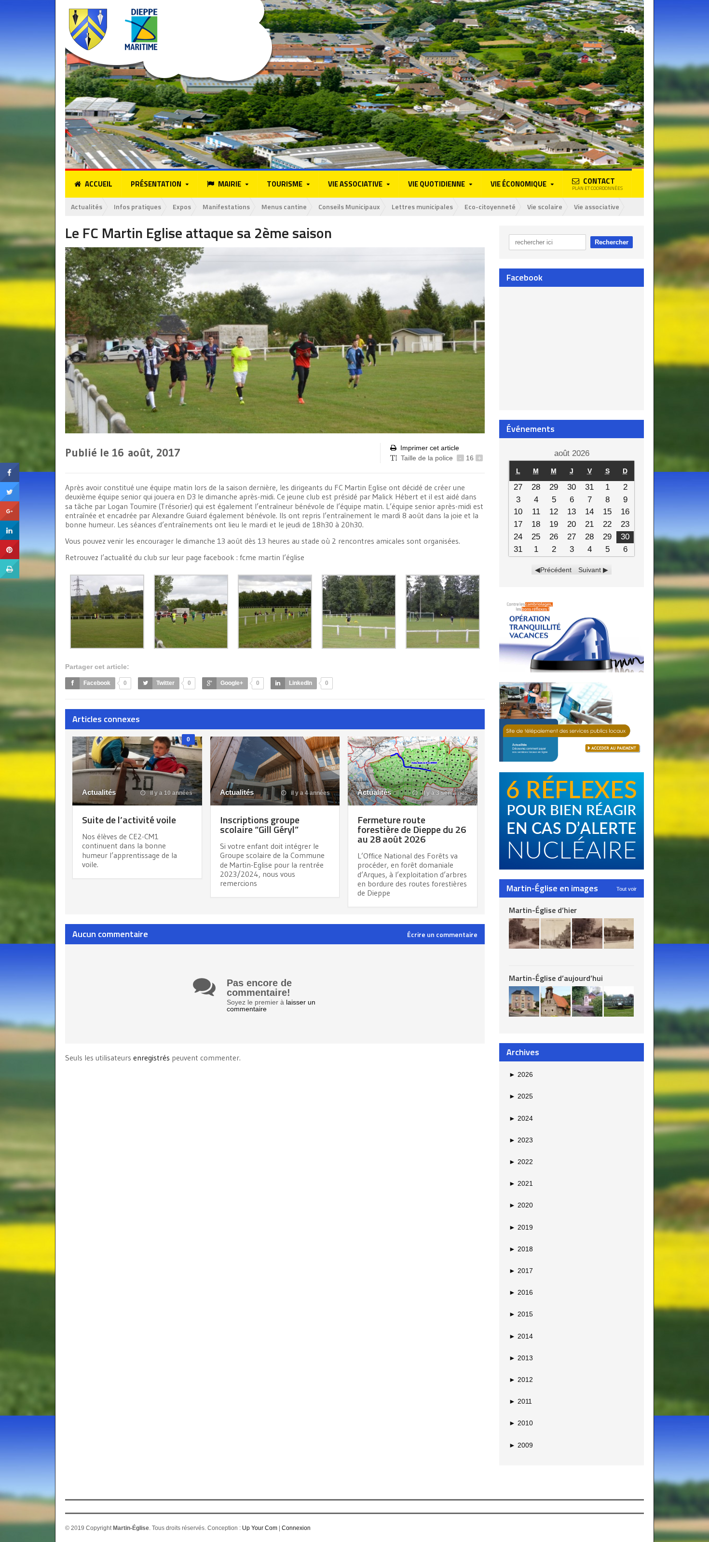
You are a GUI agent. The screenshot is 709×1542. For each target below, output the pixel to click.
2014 (521, 1336)
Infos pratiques (137, 206)
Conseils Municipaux (349, 206)
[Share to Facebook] (9, 466)
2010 (521, 1423)
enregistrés (152, 1057)
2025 (521, 1096)
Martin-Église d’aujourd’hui (556, 978)
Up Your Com (259, 1528)
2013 (521, 1358)
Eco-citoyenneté (490, 206)
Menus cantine (284, 206)
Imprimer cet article (429, 448)
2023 (521, 1140)
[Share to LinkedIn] (9, 524)
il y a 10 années (170, 793)
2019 (521, 1227)
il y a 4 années (309, 793)
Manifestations (226, 206)
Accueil (98, 183)
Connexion (296, 1528)
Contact (597, 183)
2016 (521, 1292)
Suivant (589, 570)
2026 (521, 1074)
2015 (521, 1314)
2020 (521, 1205)
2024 (521, 1118)
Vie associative (596, 206)
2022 (521, 1162)
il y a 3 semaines (444, 793)
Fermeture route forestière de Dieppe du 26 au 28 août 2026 (411, 829)
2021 (521, 1183)
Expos (182, 206)
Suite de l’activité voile (129, 819)
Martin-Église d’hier (543, 910)
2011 (520, 1401)
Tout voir (626, 889)
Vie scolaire (544, 206)
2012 (521, 1379)
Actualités (86, 206)
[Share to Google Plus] (9, 505)
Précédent (556, 570)
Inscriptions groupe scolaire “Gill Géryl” (260, 824)
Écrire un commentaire (442, 934)
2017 (521, 1270)
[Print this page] (9, 562)
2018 (521, 1249)
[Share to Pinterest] (9, 543)
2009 (521, 1445)
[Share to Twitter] (9, 485)
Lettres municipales (422, 206)
